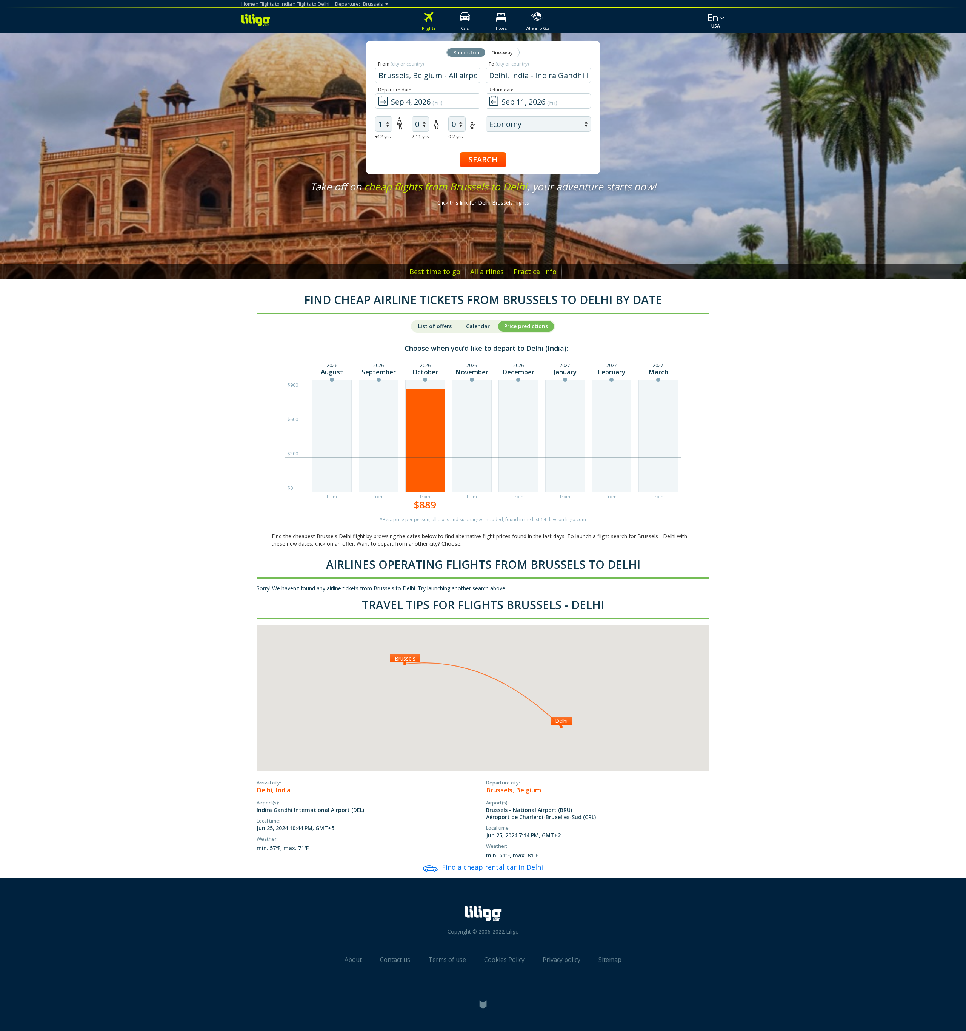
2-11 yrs (420, 136)
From (401, 64)
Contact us (395, 959)
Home (248, 3)
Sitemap (609, 959)
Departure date (394, 89)
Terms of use (447, 959)
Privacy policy (561, 959)
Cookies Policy (504, 959)
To (509, 64)
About (353, 959)
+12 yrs (383, 136)
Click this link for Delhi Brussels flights (483, 202)
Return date (501, 89)
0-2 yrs (455, 136)
